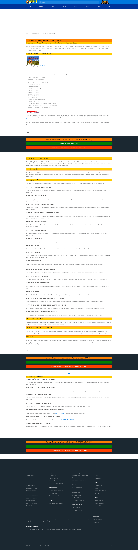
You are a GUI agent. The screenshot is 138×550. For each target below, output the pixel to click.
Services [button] (64, 6)
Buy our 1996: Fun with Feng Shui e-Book (69, 143)
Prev (28, 132)
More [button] (99, 6)
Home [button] (29, 6)
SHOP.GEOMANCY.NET (67, 419)
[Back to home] (31, 2)
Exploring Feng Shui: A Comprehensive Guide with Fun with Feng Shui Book (51, 43)
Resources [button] (87, 6)
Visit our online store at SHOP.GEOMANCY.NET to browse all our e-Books (69, 147)
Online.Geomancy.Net (33, 529)
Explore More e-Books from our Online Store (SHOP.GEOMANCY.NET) (69, 139)
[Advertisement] (69, 19)
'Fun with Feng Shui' (60, 413)
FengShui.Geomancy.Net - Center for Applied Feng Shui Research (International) (48, 520)
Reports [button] (41, 6)
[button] (109, 6)
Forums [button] (52, 6)
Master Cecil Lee (42, 66)
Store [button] (75, 6)
